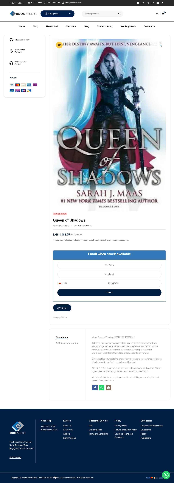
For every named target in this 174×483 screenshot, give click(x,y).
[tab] (67, 337)
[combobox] (62, 283)
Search (119, 14)
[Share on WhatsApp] (101, 387)
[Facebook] (138, 3)
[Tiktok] (153, 3)
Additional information (67, 343)
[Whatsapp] (148, 3)
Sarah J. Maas (64, 226)
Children (64, 317)
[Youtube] (158, 3)
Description (62, 337)
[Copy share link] (108, 387)
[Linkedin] (162, 3)
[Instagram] (143, 3)
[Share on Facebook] (95, 387)
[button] (161, 45)
